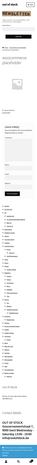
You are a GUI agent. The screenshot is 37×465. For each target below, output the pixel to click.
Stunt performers (12, 293)
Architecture (8, 209)
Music (8, 286)
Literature (7, 336)
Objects (6, 350)
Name (7, 165)
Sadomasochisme (12, 310)
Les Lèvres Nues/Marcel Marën (16, 219)
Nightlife (9, 290)
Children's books (9, 233)
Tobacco (11, 253)
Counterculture (9, 246)
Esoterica (7, 316)
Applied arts (10, 216)
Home (6, 47)
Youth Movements (12, 256)
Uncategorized (9, 370)
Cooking (6, 243)
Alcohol (6, 206)
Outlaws (7, 353)
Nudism (9, 306)
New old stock (8, 346)
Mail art (9, 223)
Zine (8, 296)
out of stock (10, 4)
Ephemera (7, 273)
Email (7, 174)
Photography (8, 360)
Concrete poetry (9, 239)
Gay (8, 303)
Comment (9, 138)
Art (5, 213)
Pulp (5, 366)
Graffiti (6, 330)
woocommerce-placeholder (17, 47)
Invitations (10, 283)
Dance (6, 263)
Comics (6, 236)
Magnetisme (10, 320)
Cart (28, 459)
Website (7, 183)
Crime (6, 259)
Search (18, 461)
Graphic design (11, 269)
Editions (9, 376)
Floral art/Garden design (12, 326)
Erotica (6, 300)
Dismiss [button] (4, 455)
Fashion (6, 323)
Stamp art (10, 226)
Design (6, 266)
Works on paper (9, 373)
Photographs (8, 356)
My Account (6, 461)
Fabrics (9, 280)
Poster (6, 363)
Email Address (6, 25)
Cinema (9, 276)
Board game (8, 229)
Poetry (9, 340)
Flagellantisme (13, 313)
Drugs (8, 249)
